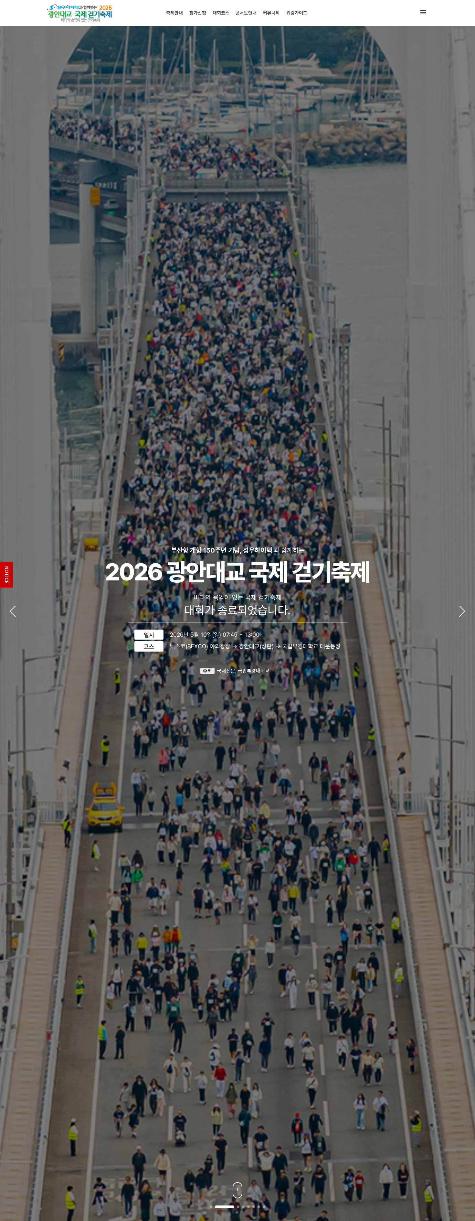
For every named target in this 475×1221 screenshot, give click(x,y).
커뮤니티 (271, 13)
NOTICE (6, 574)
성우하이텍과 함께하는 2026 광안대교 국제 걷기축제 (82, 13)
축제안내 (174, 13)
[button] (211, 1206)
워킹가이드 (296, 13)
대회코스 (221, 13)
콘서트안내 (246, 13)
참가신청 (197, 13)
